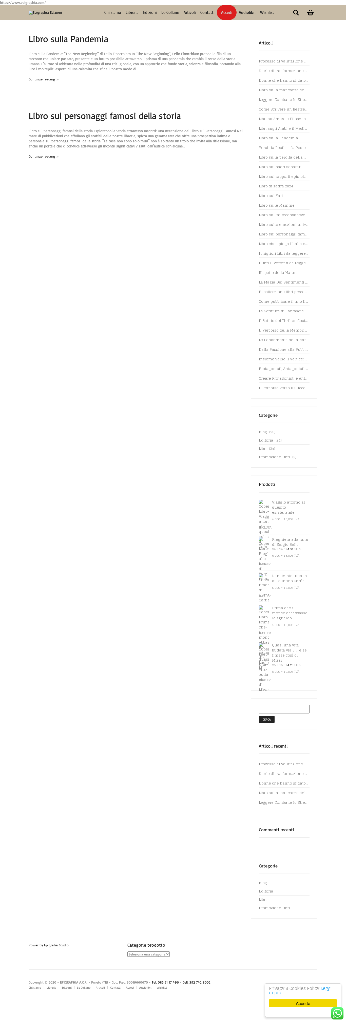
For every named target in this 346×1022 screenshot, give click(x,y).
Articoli (190, 12)
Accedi (226, 12)
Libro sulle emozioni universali (284, 224)
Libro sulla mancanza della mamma (284, 90)
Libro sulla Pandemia (68, 39)
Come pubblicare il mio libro (284, 301)
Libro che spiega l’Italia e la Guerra (284, 244)
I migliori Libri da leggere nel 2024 (284, 253)
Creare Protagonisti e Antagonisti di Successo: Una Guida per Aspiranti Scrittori (284, 378)
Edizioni (150, 12)
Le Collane (170, 12)
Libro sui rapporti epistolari (284, 176)
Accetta (303, 1003)
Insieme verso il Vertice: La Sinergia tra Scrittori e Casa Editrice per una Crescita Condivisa (284, 359)
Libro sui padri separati (280, 167)
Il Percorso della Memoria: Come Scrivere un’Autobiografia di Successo (284, 330)
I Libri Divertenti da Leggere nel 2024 (284, 263)
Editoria (266, 440)
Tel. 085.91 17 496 (165, 982)
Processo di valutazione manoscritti (284, 61)
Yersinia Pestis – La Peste (282, 147)
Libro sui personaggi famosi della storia (105, 115)
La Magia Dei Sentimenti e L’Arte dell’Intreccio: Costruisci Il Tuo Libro (284, 282)
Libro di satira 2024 (276, 186)
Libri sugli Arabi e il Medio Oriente (284, 128)
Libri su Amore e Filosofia (282, 119)
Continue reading (42, 79)
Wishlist (267, 12)
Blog (263, 432)
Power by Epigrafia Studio (49, 945)
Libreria (132, 12)
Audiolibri (247, 12)
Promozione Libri (274, 457)
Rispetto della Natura (278, 272)
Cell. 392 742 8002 (196, 982)
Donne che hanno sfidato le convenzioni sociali (284, 80)
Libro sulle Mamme (277, 205)
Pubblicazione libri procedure (284, 292)
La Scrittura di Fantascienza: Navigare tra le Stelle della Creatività (284, 311)
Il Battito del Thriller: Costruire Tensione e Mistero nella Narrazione (284, 320)
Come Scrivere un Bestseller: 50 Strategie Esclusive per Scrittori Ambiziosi (284, 109)
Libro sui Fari (271, 195)
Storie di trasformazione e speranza (284, 71)
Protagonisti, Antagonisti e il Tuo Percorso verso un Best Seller (284, 368)
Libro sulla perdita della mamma (284, 157)
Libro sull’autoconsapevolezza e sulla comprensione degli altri (284, 215)
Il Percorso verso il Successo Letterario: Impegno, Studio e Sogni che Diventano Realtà (284, 388)
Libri (263, 448)
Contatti (207, 12)
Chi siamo (112, 12)
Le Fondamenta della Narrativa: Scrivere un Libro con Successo (284, 340)
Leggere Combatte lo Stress (284, 99)
